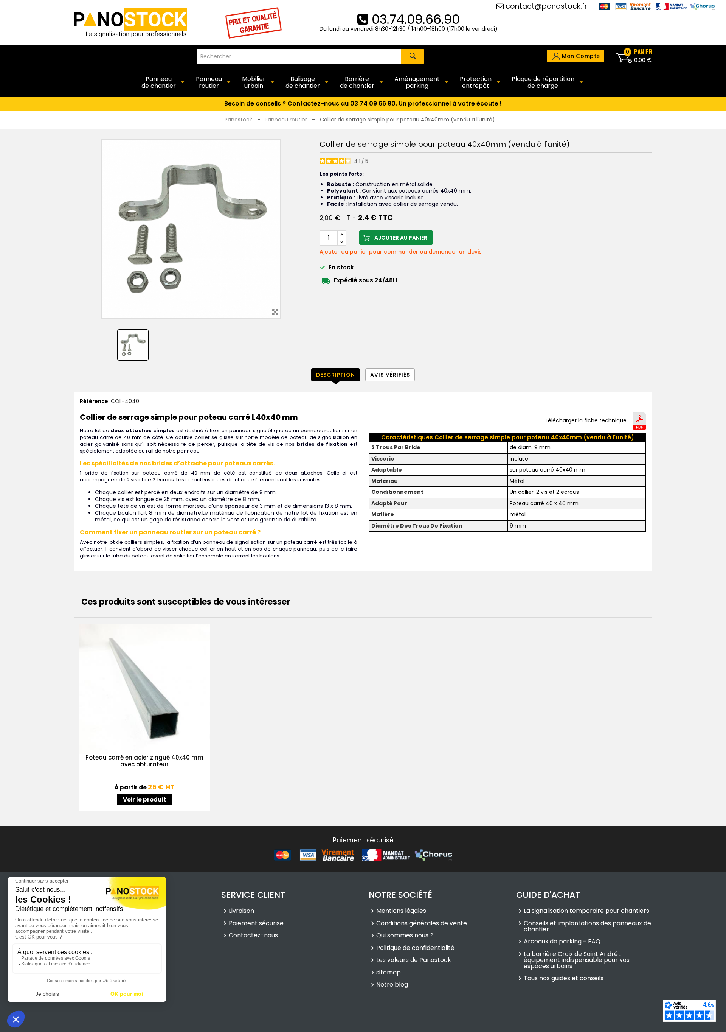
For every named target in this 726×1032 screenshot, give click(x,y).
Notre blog (392, 985)
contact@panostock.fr (545, 6)
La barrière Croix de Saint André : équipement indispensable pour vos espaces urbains (577, 960)
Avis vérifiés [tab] (390, 374)
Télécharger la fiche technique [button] (585, 420)
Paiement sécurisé (256, 923)
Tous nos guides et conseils (563, 978)
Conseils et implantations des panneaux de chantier (587, 926)
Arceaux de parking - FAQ (562, 942)
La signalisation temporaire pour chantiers (586, 911)
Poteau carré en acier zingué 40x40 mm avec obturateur (144, 760)
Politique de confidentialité (415, 948)
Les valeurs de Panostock (413, 960)
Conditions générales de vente (421, 923)
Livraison (241, 911)
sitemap (388, 973)
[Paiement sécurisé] (363, 854)
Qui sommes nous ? (404, 935)
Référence (94, 401)
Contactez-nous (253, 935)
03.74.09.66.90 (414, 19)
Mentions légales (401, 911)
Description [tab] (335, 374)
